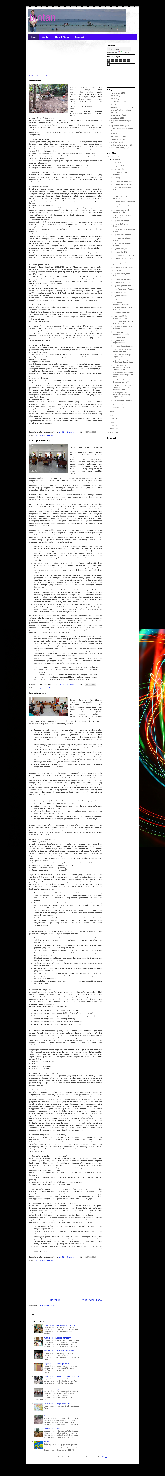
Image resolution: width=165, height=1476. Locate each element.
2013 (112, 422)
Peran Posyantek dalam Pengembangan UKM (121, 381)
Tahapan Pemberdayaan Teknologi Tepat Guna (122, 361)
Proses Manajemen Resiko (122, 289)
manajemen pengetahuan (121, 181)
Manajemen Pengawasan (121, 279)
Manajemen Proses (119, 296)
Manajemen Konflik (119, 252)
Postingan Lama (92, 1300)
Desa (111, 104)
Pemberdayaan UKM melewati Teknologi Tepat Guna (121, 395)
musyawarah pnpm (116, 126)
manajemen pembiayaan (121, 286)
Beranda (55, 1300)
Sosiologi (113, 142)
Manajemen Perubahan (120, 282)
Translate (127, 52)
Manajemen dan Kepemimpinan (118, 342)
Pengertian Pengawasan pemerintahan (121, 263)
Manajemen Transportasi (122, 259)
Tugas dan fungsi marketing (119, 173)
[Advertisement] (47, 59)
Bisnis (112, 99)
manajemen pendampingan (46, 435)
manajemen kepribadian (121, 184)
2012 (112, 426)
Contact (46, 37)
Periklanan (35, 80)
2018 (112, 415)
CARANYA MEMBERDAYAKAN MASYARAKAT (59, 1351)
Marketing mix (37, 693)
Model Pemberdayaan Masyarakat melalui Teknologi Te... (121, 367)
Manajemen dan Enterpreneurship (120, 333)
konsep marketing (39, 440)
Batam (46, 1442)
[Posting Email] (81, 432)
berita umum (114, 93)
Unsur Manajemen (118, 337)
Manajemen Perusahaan (121, 235)
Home (33, 37)
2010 (112, 432)
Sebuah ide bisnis (52, 1429)
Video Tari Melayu (117, 148)
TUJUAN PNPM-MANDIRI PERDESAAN (58, 1338)
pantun (112, 133)
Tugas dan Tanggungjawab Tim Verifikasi (62, 1377)
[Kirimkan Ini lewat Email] (86, 432)
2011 (112, 429)
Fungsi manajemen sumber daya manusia (122, 323)
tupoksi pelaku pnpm (118, 145)
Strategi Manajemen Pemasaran (120, 197)
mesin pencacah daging (121, 400)
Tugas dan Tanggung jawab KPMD (58, 1364)
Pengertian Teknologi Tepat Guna (121, 356)
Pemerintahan (115, 136)
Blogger (105, 1457)
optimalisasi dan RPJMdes (121, 129)
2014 (112, 419)
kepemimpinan (115, 115)
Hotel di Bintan (62, 37)
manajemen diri (118, 193)
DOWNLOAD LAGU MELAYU (119, 107)
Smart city (116, 271)
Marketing (115, 178)
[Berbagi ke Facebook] (93, 432)
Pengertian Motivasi (120, 313)
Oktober (116, 404)
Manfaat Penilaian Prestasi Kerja (119, 317)
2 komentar (71, 684)
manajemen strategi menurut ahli (120, 211)
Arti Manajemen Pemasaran (123, 202)
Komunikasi (114, 118)
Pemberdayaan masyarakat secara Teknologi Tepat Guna (123, 375)
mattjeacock (77, 1457)
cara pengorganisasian (121, 299)
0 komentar (71, 1257)
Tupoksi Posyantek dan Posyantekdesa (121, 350)
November (116, 160)
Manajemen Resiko (119, 292)
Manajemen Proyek (119, 249)
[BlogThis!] (88, 432)
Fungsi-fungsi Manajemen (122, 255)
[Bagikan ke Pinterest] (95, 432)
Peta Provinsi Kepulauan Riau (57, 1404)
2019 (112, 412)
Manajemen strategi (120, 221)
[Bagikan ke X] (90, 432)
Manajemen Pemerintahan (122, 267)
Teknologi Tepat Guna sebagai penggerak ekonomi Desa (121, 387)
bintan (112, 96)
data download (115, 102)
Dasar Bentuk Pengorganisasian (120, 303)
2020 (112, 157)
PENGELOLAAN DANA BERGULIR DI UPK (59, 1325)
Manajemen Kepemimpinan (122, 346)
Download (79, 37)
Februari (116, 408)
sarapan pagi (115, 139)
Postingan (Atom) (47, 1305)
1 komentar (71, 432)
